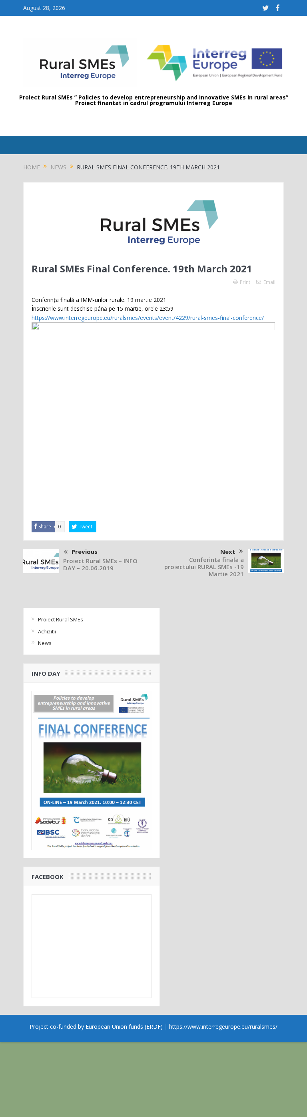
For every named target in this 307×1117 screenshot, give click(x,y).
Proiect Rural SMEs (60, 619)
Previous (85, 552)
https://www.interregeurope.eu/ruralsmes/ (223, 1026)
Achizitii (47, 631)
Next (227, 552)
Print (245, 282)
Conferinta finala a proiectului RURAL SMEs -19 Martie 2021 (204, 567)
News (45, 643)
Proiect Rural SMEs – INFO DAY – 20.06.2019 (100, 564)
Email (269, 282)
